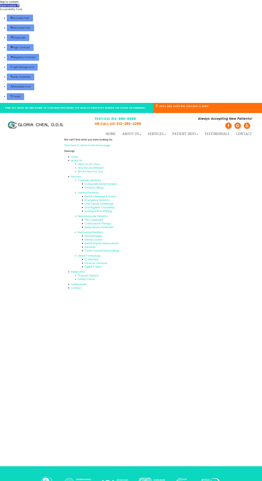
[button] (9, 5)
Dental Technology (89, 255)
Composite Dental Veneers (101, 184)
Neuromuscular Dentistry (93, 216)
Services (156, 134)
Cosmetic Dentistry (89, 180)
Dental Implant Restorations (102, 243)
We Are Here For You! (90, 171)
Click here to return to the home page (87, 145)
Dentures (90, 247)
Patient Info (184, 134)
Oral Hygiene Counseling (99, 207)
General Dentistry (88, 192)
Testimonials (217, 134)
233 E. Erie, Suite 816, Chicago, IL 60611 (184, 106)
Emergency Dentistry (97, 200)
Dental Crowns (93, 239)
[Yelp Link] (248, 128)
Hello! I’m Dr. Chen (88, 164)
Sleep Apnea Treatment (99, 227)
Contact (244, 134)
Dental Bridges (93, 236)
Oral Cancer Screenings (99, 203)
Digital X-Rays (93, 266)
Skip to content (9, 2)
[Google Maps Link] (239, 128)
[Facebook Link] (229, 128)
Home (111, 134)
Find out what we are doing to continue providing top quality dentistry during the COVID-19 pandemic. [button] (75, 107)
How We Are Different (91, 168)
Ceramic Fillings (94, 187)
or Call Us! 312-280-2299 (118, 123)
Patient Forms (86, 279)
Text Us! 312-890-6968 (115, 119)
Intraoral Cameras (96, 263)
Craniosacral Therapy (98, 223)
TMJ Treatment (94, 220)
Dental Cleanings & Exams (100, 196)
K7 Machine (91, 259)
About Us (130, 134)
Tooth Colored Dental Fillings (102, 250)
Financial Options (88, 275)
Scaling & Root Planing (98, 211)
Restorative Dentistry (90, 232)
